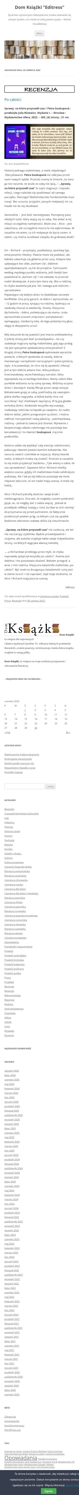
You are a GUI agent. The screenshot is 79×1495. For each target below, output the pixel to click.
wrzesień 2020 (12, 1381)
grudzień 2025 (12, 1106)
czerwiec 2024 (11, 1186)
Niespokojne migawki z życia (19, 767)
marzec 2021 (11, 1359)
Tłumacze (46, 1462)
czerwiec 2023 (11, 1239)
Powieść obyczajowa (14, 1462)
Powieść (64, 596)
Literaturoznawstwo (15, 937)
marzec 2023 (11, 1252)
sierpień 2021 (11, 1336)
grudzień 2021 (12, 1319)
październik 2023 (13, 1221)
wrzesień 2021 (12, 1332)
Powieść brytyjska (14, 960)
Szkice (7, 1017)
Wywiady (9, 1031)
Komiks (8, 849)
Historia (8, 827)
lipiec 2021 (10, 1341)
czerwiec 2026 (11, 1079)
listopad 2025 (11, 1110)
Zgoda (49, 1491)
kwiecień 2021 (11, 1354)
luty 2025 (9, 1150)
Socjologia (9, 1013)
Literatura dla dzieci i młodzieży (21, 893)
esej (6, 818)
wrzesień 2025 (12, 1119)
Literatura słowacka (15, 924)
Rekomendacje (12, 995)
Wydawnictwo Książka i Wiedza (39, 1464)
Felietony (9, 822)
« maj (7, 732)
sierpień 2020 (11, 1385)
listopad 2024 (11, 1164)
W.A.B (54, 1462)
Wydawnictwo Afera (14, 1464)
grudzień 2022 (12, 1266)
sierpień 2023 (11, 1230)
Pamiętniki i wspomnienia (18, 946)
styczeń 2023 (11, 1261)
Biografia (9, 809)
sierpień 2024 (11, 1177)
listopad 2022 (11, 1270)
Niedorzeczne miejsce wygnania (21, 754)
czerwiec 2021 (11, 1345)
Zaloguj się (10, 1416)
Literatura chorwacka (16, 880)
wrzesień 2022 (12, 1279)
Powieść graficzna (14, 968)
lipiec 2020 (10, 1390)
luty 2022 (9, 1310)
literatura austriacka (15, 875)
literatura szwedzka (15, 929)
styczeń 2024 (11, 1208)
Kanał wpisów (11, 1421)
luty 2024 (9, 1203)
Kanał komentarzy (14, 1425)
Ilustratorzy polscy (13, 1451)
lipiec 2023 (10, 1235)
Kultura (8, 858)
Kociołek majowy (13, 772)
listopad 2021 (11, 1323)
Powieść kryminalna (47, 1459)
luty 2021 (9, 1363)
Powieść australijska (15, 955)
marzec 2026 (11, 1093)
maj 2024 (9, 1190)
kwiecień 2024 (11, 1195)
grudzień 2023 (12, 1212)
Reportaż (9, 999)
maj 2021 (9, 1350)
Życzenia (9, 1035)
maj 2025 (9, 1137)
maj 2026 (9, 1084)
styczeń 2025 (11, 1155)
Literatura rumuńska (15, 920)
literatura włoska (13, 933)
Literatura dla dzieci (15, 889)
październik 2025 (13, 1115)
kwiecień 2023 (11, 1248)
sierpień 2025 (11, 1124)
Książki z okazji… (13, 853)
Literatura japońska (15, 906)
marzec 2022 (11, 1305)
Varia (7, 1026)
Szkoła (7, 1022)
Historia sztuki (12, 831)
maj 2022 (9, 1297)
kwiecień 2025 (11, 1141)
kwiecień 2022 (11, 1301)
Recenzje (16, 600)
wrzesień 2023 (12, 1226)
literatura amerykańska (17, 871)
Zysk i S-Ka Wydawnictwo (43, 1467)
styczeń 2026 (11, 1101)
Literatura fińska (13, 902)
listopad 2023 (11, 1217)
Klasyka (8, 844)
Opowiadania (11, 942)
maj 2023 (9, 1243)
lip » (68, 732)
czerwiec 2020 (11, 1394)
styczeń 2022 (11, 1314)
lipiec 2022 (10, 1288)
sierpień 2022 (11, 1283)
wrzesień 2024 (12, 1172)
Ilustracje (9, 840)
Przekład (9, 982)
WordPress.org (12, 1430)
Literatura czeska (49, 596)
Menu (39, 33)
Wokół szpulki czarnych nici (19, 763)
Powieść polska (12, 973)
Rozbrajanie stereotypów (18, 759)
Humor (8, 835)
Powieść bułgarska (14, 964)
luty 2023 (9, 1257)
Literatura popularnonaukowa (20, 915)
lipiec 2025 (10, 1128)
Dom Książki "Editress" (39, 7)
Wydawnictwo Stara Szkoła (17, 1467)
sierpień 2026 (11, 1070)
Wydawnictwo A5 (66, 1462)
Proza (7, 600)
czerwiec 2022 (11, 1292)
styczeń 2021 (11, 1368)
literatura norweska (15, 911)
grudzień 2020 (12, 1372)
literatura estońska (14, 897)
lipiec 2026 (10, 1075)
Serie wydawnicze (14, 1008)
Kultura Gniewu (54, 1451)
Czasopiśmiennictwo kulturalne (21, 813)
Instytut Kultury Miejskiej (35, 1451)
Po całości (12, 99)
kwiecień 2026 (11, 1088)
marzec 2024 (11, 1199)
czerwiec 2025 (11, 1133)
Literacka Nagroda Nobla (18, 866)
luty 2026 (9, 1097)
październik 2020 (13, 1376)
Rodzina (8, 1004)
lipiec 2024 (10, 1181)
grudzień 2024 (12, 1159)
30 (36, 727)
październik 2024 (13, 1168)
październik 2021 (13, 1328)
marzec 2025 (11, 1146)
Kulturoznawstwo (14, 862)
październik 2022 (13, 1274)
